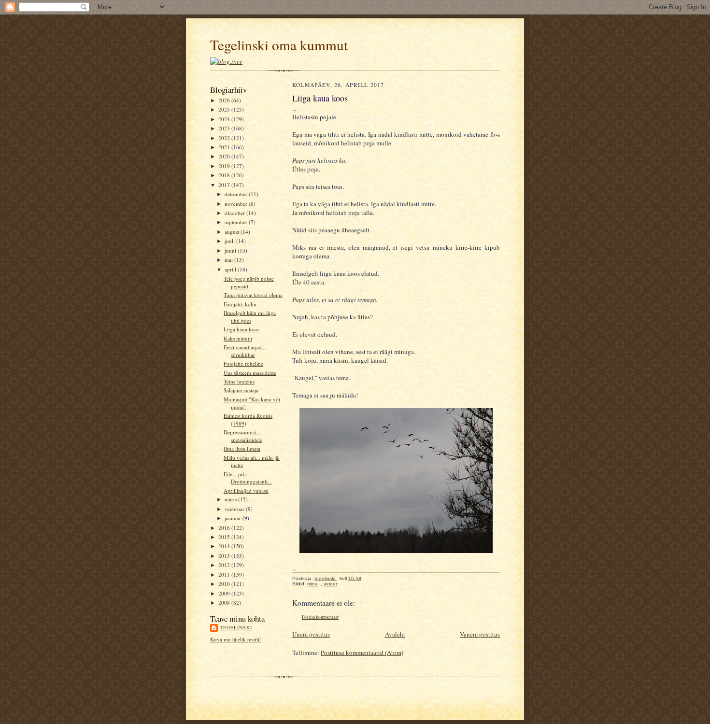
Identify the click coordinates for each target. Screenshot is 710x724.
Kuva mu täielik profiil (235, 639)
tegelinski (236, 627)
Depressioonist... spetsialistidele (243, 435)
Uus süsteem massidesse (250, 372)
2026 (224, 100)
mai (229, 259)
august (233, 231)
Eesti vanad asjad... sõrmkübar (245, 350)
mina (312, 583)
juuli (230, 240)
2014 (224, 546)
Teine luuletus (239, 381)
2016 (224, 527)
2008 (224, 602)
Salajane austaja (241, 390)
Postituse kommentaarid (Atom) (362, 652)
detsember (237, 194)
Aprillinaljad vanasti (246, 490)
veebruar (235, 508)
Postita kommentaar (320, 617)
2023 (224, 128)
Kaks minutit (238, 338)
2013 (224, 555)
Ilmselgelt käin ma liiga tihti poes (250, 316)
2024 (224, 119)
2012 (224, 564)
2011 (224, 574)
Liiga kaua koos (241, 329)
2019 (224, 166)
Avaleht (395, 634)
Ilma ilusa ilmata (242, 448)
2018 (224, 175)
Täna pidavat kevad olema (253, 294)
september (237, 222)
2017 (224, 184)
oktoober (235, 212)
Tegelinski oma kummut (279, 44)
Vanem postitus (480, 634)
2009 (224, 593)
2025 (224, 109)
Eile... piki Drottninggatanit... (248, 477)
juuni (231, 250)
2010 (224, 583)
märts (231, 499)
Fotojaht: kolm (240, 304)
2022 (224, 138)
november (237, 203)
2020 (224, 156)
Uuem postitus (311, 634)
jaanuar (233, 518)
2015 (224, 536)
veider (330, 583)
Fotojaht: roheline (243, 363)
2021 (224, 147)
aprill (231, 269)
